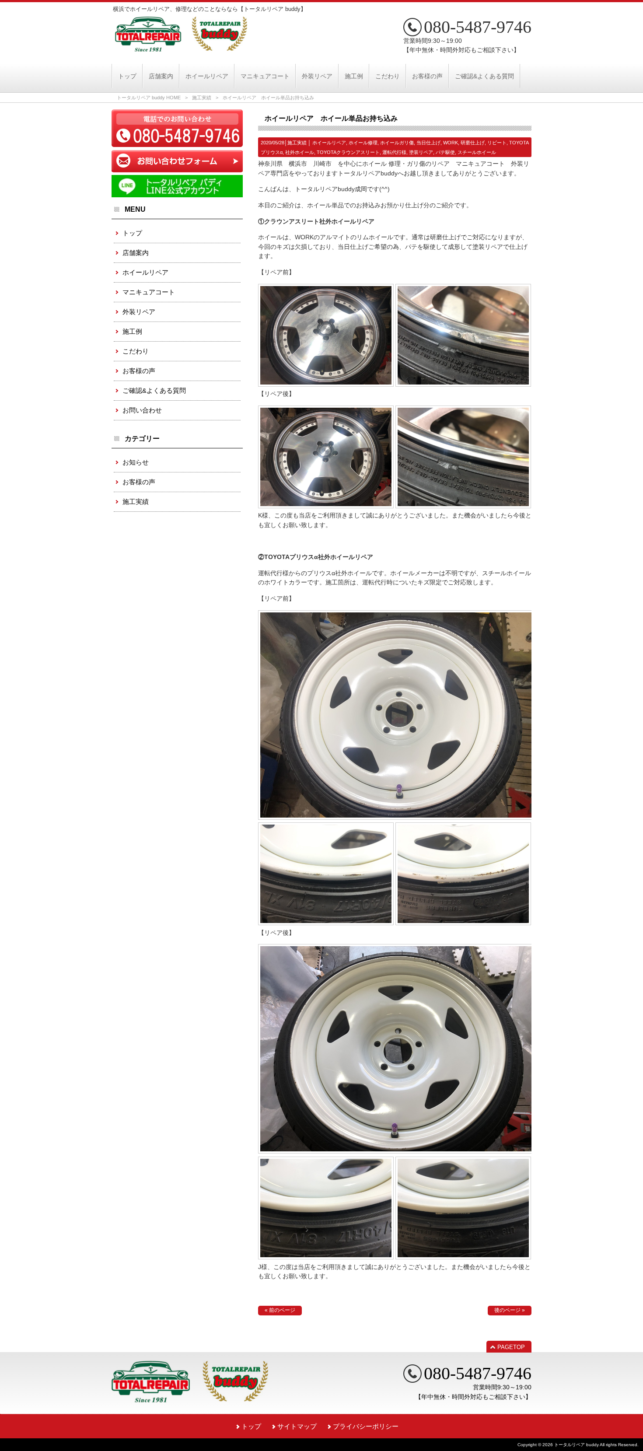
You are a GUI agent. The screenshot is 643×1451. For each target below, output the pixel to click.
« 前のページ (280, 1310)
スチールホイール (477, 152)
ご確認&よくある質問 (154, 390)
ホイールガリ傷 (397, 142)
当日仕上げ (428, 142)
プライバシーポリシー (365, 1426)
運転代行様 (394, 152)
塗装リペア (421, 152)
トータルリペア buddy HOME (149, 97)
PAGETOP (511, 1347)
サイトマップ (297, 1426)
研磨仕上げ (473, 142)
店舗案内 (135, 252)
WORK (450, 142)
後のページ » (509, 1310)
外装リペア (138, 311)
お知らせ (135, 462)
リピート (497, 142)
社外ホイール (299, 152)
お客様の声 (138, 370)
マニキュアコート (148, 292)
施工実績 (201, 97)
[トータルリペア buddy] (181, 48)
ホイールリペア (329, 142)
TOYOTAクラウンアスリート (348, 152)
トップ (132, 233)
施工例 (132, 331)
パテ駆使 (445, 152)
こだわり (135, 351)
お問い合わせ (142, 410)
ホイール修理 (363, 142)
